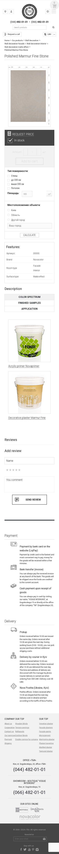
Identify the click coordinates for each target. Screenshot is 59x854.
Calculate (29, 235)
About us (8, 724)
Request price (23, 134)
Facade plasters (46, 728)
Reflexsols (19, 732)
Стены (14, 176)
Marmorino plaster (46, 739)
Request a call (14, 34)
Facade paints (45, 732)
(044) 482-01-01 (29, 769)
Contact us (9, 732)
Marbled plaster (45, 747)
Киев (13, 210)
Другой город (18, 220)
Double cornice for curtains (26, 739)
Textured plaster (46, 751)
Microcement (44, 735)
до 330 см (16, 180)
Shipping (8, 743)
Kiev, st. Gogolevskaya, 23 (7, 12)
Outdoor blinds (21, 735)
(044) (19, 22)
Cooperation (10, 728)
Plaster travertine (46, 743)
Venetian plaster (46, 724)
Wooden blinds (21, 724)
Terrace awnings (22, 728)
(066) (40, 22)
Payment (8, 739)
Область (15, 215)
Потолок (15, 188)
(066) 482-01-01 (29, 792)
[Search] (53, 27)
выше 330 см (17, 184)
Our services (10, 735)
